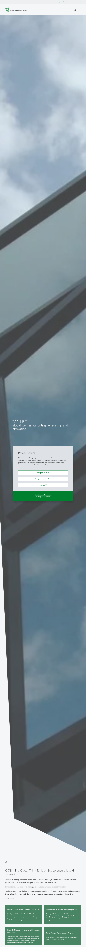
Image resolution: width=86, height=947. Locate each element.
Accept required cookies (43, 479)
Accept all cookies (43, 473)
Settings (42, 485)
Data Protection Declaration (43, 494)
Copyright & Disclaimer (43, 496)
